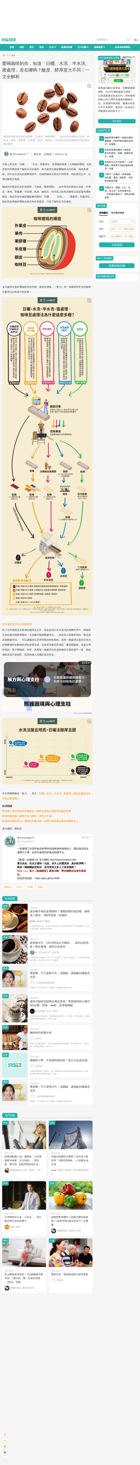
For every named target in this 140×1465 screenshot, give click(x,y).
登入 (136, 40)
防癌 (12, 47)
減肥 (22, 47)
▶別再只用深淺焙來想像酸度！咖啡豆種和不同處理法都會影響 (36, 811)
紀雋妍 (48, 154)
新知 (41, 47)
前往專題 (117, 121)
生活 (8, 55)
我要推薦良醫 (117, 265)
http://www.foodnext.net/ (63, 859)
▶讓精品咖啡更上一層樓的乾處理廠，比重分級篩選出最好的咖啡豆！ (40, 821)
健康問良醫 (66, 47)
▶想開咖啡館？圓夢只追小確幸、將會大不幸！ (28, 816)
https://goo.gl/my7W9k (47, 878)
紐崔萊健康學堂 (122, 47)
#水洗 (19, 887)
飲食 (13, 55)
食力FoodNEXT (18, 154)
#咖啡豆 (8, 887)
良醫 (3, 55)
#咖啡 (40, 887)
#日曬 (30, 887)
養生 (32, 47)
